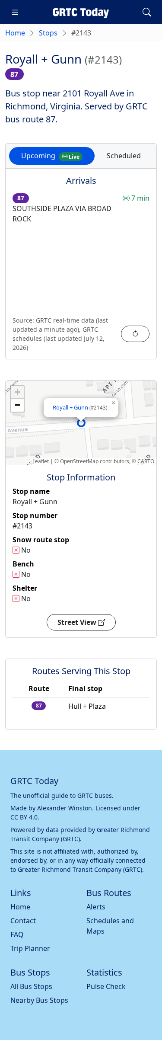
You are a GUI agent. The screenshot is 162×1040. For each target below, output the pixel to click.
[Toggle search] (147, 12)
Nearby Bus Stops (39, 1000)
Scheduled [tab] (124, 155)
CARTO (145, 461)
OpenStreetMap (79, 461)
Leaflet (40, 461)
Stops (48, 33)
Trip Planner (30, 948)
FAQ (17, 934)
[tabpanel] (81, 269)
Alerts (95, 907)
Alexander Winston (64, 808)
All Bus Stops (31, 986)
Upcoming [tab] (50, 155)
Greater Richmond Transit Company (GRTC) (80, 869)
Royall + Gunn (80, 407)
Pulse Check (106, 986)
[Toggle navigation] (15, 12)
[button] (81, 423)
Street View (77, 622)
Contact (23, 920)
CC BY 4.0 (24, 817)
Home (15, 33)
